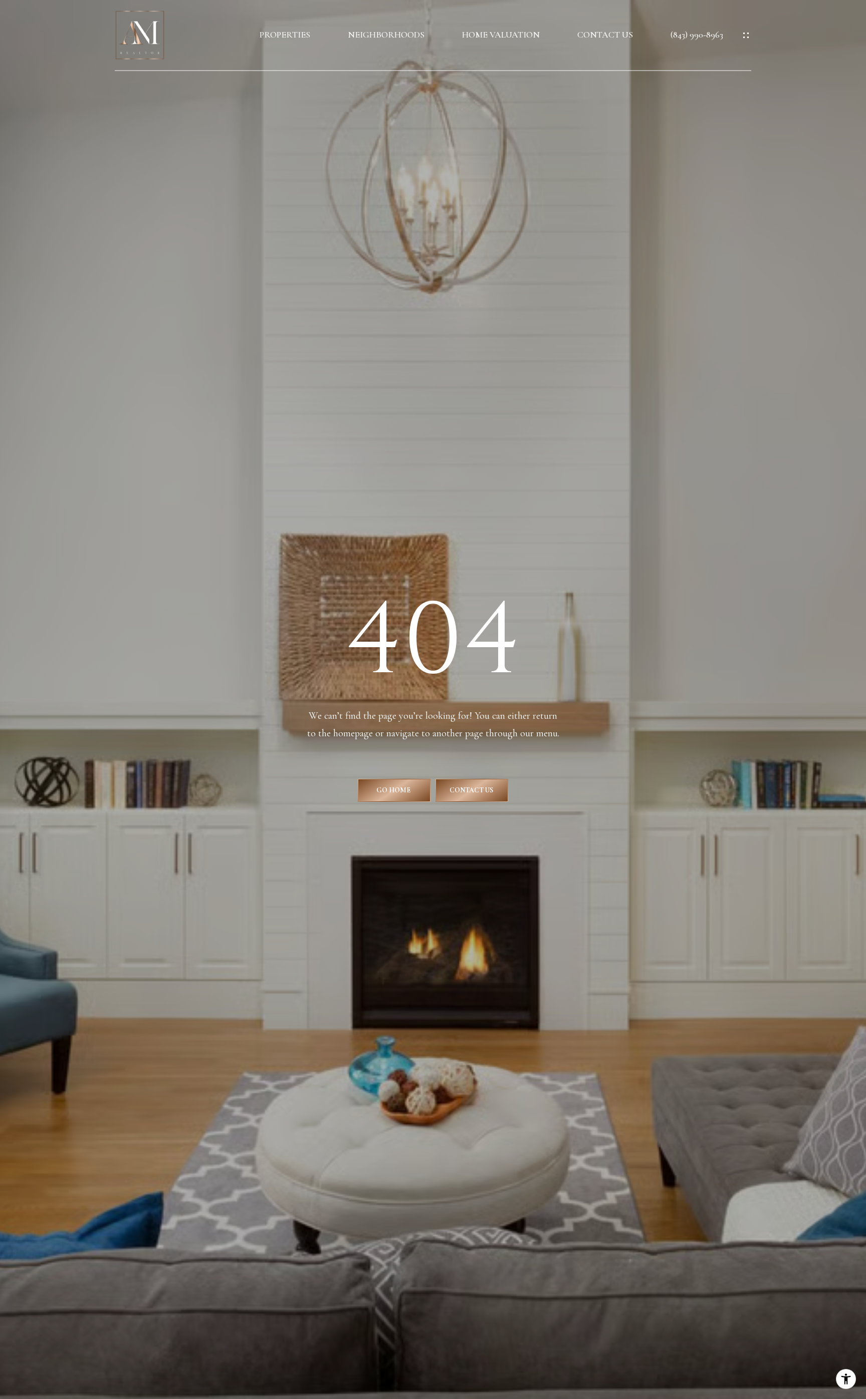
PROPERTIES (285, 35)
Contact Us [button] (472, 790)
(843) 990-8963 (697, 35)
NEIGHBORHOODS (386, 35)
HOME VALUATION (501, 35)
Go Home (394, 790)
